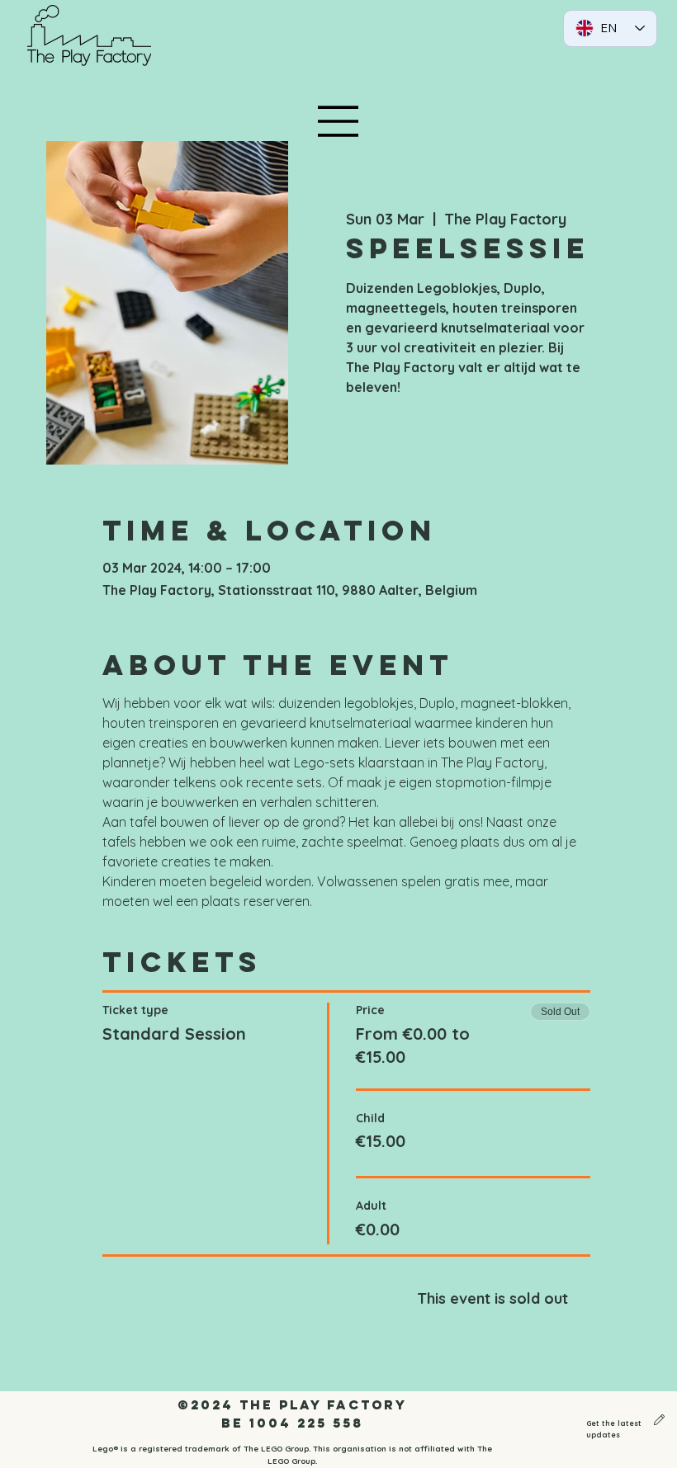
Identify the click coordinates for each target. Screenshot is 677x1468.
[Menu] (338, 121)
